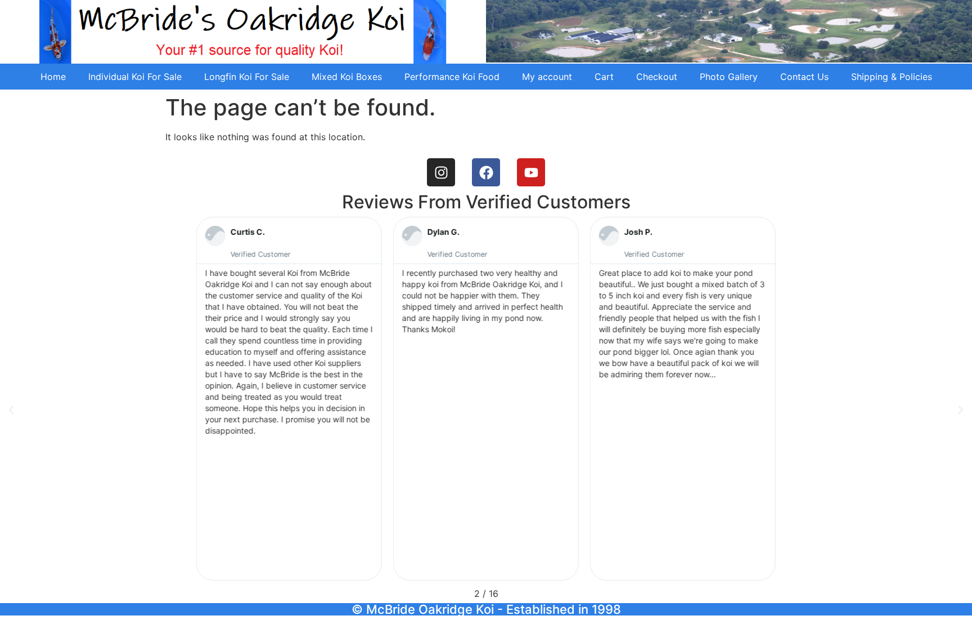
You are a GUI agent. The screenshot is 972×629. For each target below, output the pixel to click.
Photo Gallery (729, 76)
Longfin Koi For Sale (246, 76)
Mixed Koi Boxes (347, 76)
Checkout (656, 76)
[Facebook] (486, 172)
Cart (604, 76)
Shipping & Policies (891, 76)
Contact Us (804, 76)
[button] (11, 410)
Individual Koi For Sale (135, 76)
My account (547, 76)
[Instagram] (441, 172)
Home (53, 76)
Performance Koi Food (452, 76)
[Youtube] (531, 172)
